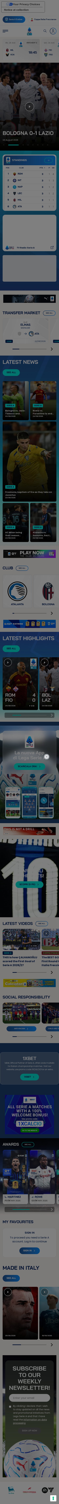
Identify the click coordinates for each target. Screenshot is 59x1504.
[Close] (48, 743)
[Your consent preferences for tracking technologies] (53, 1498)
